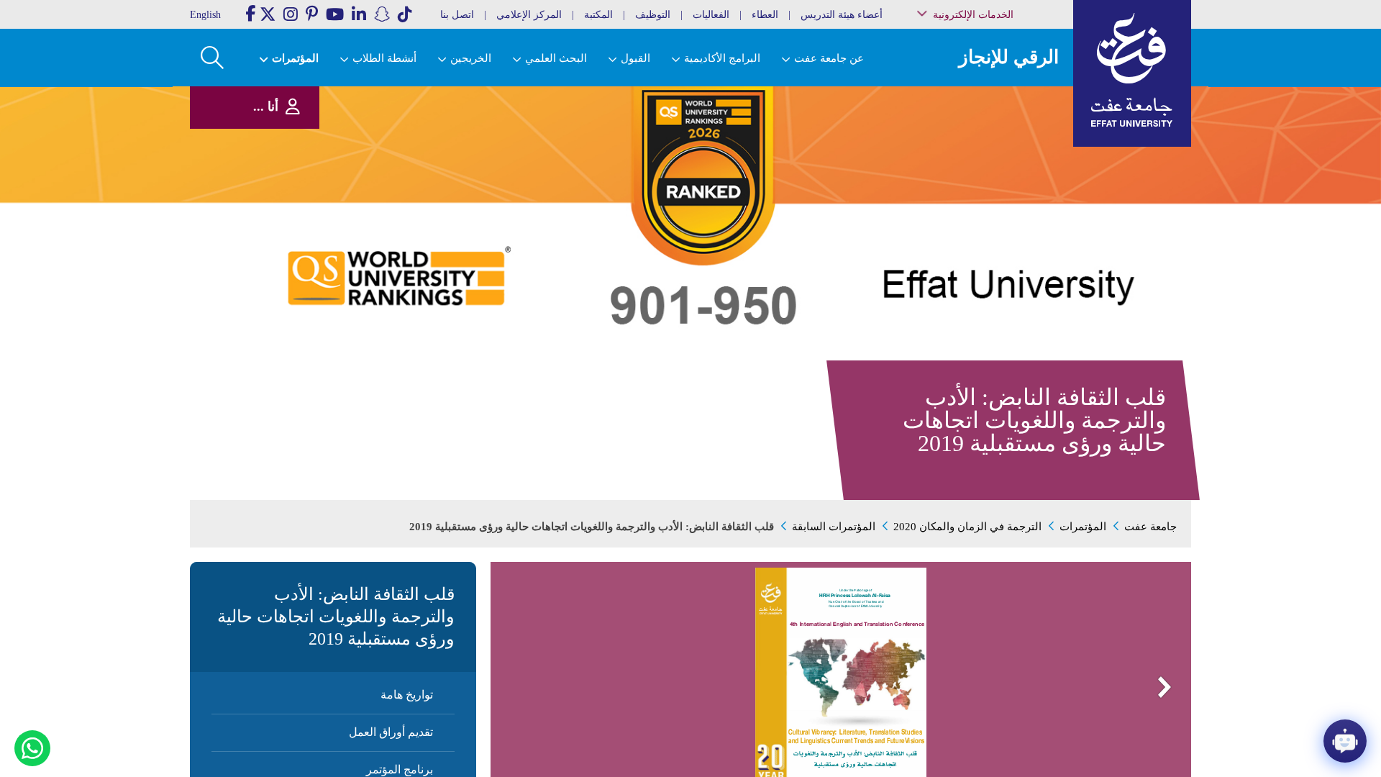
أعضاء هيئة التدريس (842, 14)
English (205, 14)
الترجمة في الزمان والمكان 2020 (967, 526)
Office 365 (1022, 177)
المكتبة (598, 14)
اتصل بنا (457, 14)
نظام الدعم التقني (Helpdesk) (1010, 158)
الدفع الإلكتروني (1013, 192)
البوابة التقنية (1018, 273)
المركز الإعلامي (529, 14)
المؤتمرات (1082, 526)
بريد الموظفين (1015, 103)
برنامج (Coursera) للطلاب (1000, 89)
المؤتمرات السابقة (833, 526)
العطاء (765, 14)
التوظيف (652, 14)
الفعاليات (711, 14)
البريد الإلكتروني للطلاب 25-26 (995, 239)
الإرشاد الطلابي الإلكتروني (998, 207)
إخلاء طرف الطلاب (1008, 221)
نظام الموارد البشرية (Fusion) (1006, 136)
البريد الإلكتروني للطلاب (1001, 258)
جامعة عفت (1150, 526)
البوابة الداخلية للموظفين (1000, 118)
